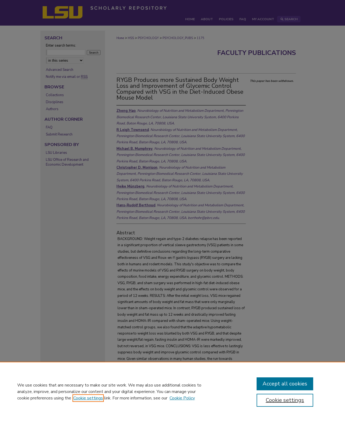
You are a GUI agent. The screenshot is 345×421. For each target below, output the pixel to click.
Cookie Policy (182, 398)
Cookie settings (88, 398)
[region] (172, 391)
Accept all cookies (285, 383)
